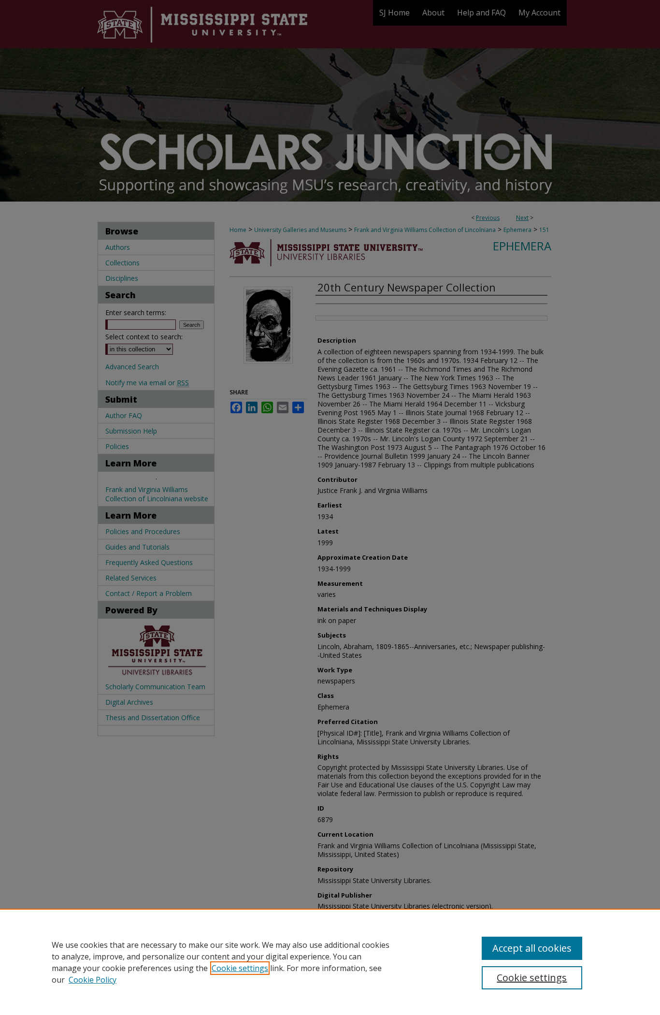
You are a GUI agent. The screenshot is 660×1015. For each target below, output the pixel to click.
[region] (330, 962)
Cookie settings (240, 968)
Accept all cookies (532, 948)
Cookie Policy (92, 979)
